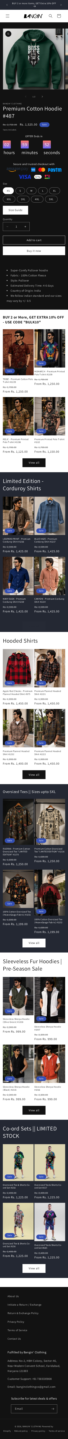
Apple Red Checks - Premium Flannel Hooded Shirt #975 (18, 692)
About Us (13, 1296)
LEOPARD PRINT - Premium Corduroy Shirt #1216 (17, 540)
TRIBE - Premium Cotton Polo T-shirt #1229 (18, 381)
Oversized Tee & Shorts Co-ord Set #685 (48, 1246)
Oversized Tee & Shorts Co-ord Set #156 (16, 1245)
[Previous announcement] (7, 5)
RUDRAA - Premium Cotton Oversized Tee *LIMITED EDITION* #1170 (16, 851)
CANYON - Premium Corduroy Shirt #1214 (49, 600)
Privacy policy (38, 1431)
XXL (9, 199)
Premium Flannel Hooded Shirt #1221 (47, 692)
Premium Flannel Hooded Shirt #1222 (47, 753)
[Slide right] (42, 96)
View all (34, 462)
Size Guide (15, 210)
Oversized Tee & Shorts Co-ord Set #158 (16, 1186)
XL (54, 190)
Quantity (7, 219)
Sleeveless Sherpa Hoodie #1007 (47, 1028)
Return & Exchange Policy (23, 1313)
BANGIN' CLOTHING (31, 1426)
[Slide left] (26, 96)
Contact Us (14, 1338)
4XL (37, 199)
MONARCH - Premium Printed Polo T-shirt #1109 (49, 373)
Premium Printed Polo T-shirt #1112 (49, 441)
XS (8, 190)
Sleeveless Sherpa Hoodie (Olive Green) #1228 (16, 1020)
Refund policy (21, 1431)
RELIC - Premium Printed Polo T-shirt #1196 (16, 441)
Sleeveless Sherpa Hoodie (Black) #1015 (16, 1088)
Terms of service (57, 1431)
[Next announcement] (61, 5)
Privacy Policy (16, 1321)
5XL (51, 199)
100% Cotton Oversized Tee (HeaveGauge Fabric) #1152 (48, 921)
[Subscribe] (53, 1408)
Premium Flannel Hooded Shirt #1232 (16, 753)
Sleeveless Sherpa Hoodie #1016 (47, 1088)
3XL (23, 199)
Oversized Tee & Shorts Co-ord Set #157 (48, 1186)
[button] (7, 16)
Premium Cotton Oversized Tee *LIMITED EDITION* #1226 (49, 850)
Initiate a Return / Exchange (25, 1304)
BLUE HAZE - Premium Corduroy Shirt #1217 (45, 540)
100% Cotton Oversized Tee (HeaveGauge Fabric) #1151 (17, 913)
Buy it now (34, 251)
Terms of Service (17, 1330)
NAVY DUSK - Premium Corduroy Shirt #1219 (14, 600)
